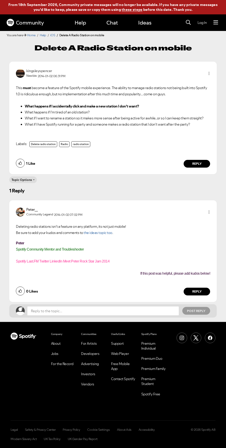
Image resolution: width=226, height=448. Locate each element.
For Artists (89, 343)
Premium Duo (151, 358)
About (56, 343)
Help (80, 22)
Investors (88, 373)
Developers (90, 353)
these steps (132, 9)
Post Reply (196, 311)
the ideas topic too (98, 232)
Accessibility (147, 430)
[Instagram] (182, 338)
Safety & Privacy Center (40, 430)
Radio (64, 144)
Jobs (54, 353)
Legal (14, 430)
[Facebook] (210, 338)
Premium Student (148, 381)
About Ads (124, 430)
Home (31, 35)
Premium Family (153, 368)
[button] (209, 73)
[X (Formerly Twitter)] (196, 338)
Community (30, 22)
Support (117, 343)
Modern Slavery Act (24, 439)
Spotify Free (150, 394)
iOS (52, 35)
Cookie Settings (98, 430)
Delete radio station (43, 144)
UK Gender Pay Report (83, 439)
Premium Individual (148, 346)
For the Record (62, 363)
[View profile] (20, 73)
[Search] (188, 22)
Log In (202, 22)
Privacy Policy (71, 430)
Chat (112, 22)
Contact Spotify (123, 378)
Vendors (87, 384)
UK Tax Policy (52, 439)
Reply (197, 163)
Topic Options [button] (21, 180)
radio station (81, 144)
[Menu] (215, 22)
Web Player (120, 353)
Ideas (144, 22)
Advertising (90, 363)
